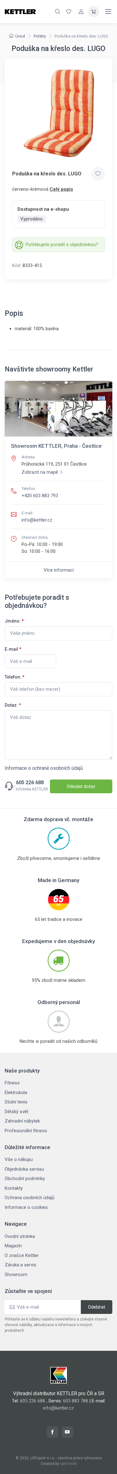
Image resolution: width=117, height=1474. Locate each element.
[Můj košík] (93, 11)
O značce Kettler (22, 1255)
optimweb (68, 1463)
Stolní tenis (16, 1102)
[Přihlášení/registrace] (81, 11)
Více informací (59, 570)
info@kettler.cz (37, 520)
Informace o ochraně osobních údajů (44, 768)
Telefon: (14, 676)
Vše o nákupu (19, 1159)
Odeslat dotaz (81, 786)
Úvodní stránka (20, 1236)
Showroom (16, 1274)
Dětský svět (16, 1111)
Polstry (40, 36)
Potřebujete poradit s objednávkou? (62, 244)
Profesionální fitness (26, 1130)
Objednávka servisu (24, 1169)
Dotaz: (13, 705)
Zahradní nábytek (22, 1121)
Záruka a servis (20, 1265)
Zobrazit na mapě (40, 472)
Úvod (20, 36)
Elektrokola (16, 1092)
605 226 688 (30, 782)
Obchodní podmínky (25, 1178)
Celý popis (61, 189)
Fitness (12, 1083)
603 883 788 (75, 1401)
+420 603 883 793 (40, 495)
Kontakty (14, 1188)
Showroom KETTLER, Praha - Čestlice (56, 446)
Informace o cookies (26, 1207)
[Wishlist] (68, 11)
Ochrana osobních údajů (29, 1197)
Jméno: (14, 620)
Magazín (13, 1246)
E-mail (13, 649)
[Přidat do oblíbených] (98, 174)
